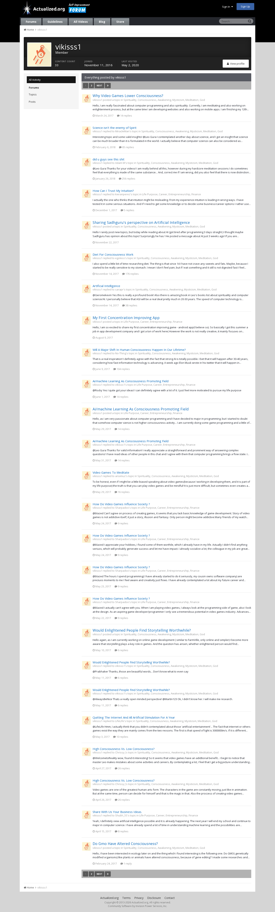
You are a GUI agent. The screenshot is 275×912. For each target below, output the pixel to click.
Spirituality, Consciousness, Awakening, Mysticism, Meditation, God (164, 100)
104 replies (123, 369)
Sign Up (245, 6)
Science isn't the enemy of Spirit (114, 128)
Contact (169, 898)
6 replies (122, 650)
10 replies (122, 736)
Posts (32, 101)
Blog (102, 22)
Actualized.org (109, 898)
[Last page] (108, 85)
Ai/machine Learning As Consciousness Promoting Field (131, 381)
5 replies (128, 210)
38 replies (131, 305)
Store (120, 22)
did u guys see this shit (108, 159)
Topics (33, 94)
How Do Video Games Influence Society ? (121, 504)
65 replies (128, 147)
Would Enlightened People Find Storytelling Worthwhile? (142, 630)
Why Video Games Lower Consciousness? (128, 95)
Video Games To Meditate (111, 472)
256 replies (128, 178)
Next (99, 85)
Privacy (139, 898)
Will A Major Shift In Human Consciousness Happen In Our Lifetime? (139, 350)
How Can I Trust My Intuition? (113, 191)
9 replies (122, 523)
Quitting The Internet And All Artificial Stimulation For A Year (134, 717)
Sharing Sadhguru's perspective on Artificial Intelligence (141, 222)
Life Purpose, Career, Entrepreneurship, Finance (171, 194)
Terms (126, 898)
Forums (31, 22)
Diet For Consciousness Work (113, 254)
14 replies (126, 115)
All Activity (35, 80)
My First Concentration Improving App (126, 317)
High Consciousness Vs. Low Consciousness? (124, 749)
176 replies (132, 274)
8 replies (122, 831)
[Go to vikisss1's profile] (86, 98)
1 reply (127, 863)
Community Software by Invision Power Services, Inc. (137, 906)
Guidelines (55, 22)
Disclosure (154, 898)
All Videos (81, 22)
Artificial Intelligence (106, 286)
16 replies (123, 492)
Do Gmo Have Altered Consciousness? (125, 843)
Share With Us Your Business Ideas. (117, 812)
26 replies (123, 768)
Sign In (226, 6)
